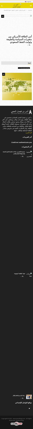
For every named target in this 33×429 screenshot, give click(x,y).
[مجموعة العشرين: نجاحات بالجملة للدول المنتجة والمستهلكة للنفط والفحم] (29, 211)
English (28, 1)
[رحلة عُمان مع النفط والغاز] (29, 397)
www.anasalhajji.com (19, 418)
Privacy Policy (20, 420)
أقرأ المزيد (29, 133)
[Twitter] (29, 408)
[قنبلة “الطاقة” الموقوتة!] (29, 333)
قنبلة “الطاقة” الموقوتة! (19, 273)
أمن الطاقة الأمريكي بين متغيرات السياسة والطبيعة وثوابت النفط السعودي (19, 39)
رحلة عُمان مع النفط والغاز (19, 395)
